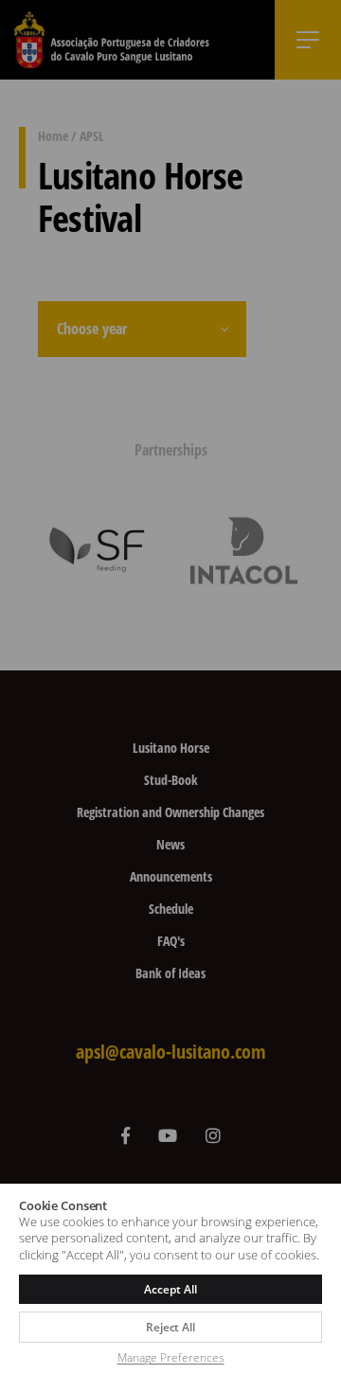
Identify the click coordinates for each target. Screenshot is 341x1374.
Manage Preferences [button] (170, 1357)
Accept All (170, 1289)
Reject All (170, 1327)
